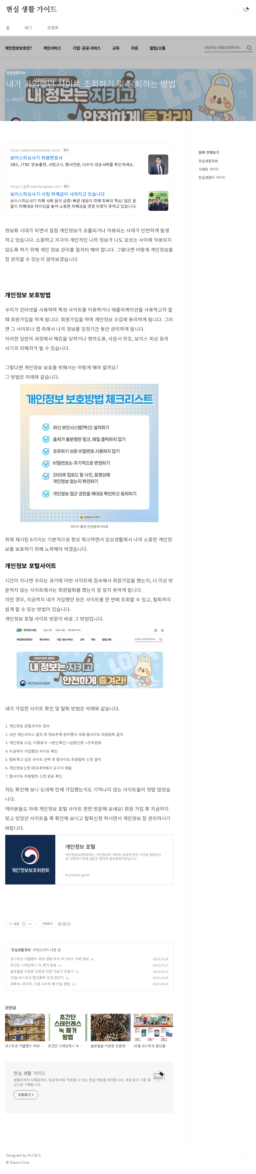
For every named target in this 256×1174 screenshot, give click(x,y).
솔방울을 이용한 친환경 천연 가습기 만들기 (42, 971)
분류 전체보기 (208, 152)
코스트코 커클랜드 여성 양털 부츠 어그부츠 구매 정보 (49, 958)
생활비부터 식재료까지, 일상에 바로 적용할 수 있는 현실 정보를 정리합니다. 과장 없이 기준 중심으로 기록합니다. (82, 1082)
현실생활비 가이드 (212, 177)
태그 (28, 28)
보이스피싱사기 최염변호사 (36, 158)
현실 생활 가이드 (31, 9)
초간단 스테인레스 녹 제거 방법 (33, 964)
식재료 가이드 (208, 169)
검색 (234, 10)
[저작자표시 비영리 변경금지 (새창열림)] (64, 924)
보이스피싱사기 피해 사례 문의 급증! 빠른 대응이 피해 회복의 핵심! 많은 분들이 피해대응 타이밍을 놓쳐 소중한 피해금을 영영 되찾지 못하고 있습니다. (73, 203)
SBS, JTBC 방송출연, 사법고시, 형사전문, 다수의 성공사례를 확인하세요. (72, 164)
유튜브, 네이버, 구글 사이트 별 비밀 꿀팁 (40, 983)
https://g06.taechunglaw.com (35, 186)
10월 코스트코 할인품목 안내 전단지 (37, 977)
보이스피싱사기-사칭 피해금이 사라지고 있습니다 (57, 194)
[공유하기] (24, 924)
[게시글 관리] (30, 924)
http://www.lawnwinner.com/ (35, 150)
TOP (246, 1157)
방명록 (52, 28)
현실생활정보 (21, 949)
